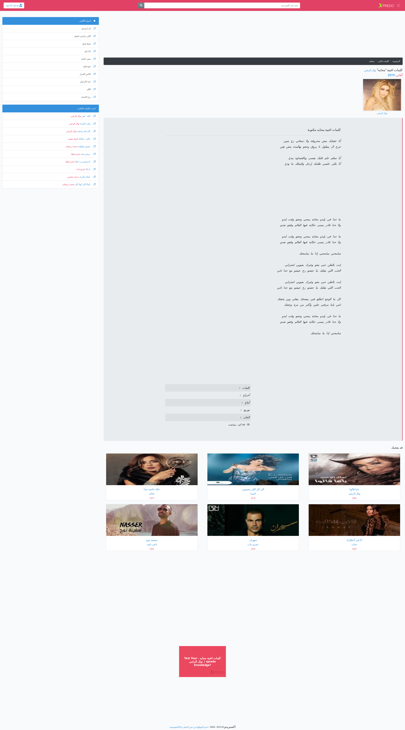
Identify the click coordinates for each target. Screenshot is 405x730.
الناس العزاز (85, 74)
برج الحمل (86, 97)
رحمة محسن (73, 176)
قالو (89, 89)
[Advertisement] (308, 35)
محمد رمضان (71, 146)
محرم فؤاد (75, 154)
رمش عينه (85, 154)
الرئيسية (396, 61)
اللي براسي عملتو (83, 36)
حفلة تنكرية (85, 176)
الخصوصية (174, 727)
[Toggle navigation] (398, 5)
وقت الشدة (85, 123)
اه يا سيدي (86, 28)
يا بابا (88, 169)
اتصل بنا (184, 727)
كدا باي (87, 51)
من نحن (192, 727)
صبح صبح (86, 43)
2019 (395, 75)
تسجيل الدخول (12, 5)
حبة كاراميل (85, 81)
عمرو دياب (81, 169)
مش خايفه (86, 59)
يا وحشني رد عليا (83, 161)
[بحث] (141, 5)
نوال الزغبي (370, 70)
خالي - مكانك (84, 139)
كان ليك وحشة (84, 131)
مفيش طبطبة (84, 146)
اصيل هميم (73, 139)
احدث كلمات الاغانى (86, 108)
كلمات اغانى (383, 61)
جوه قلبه (87, 66)
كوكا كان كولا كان (82, 184)
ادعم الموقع (203, 727)
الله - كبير (86, 116)
